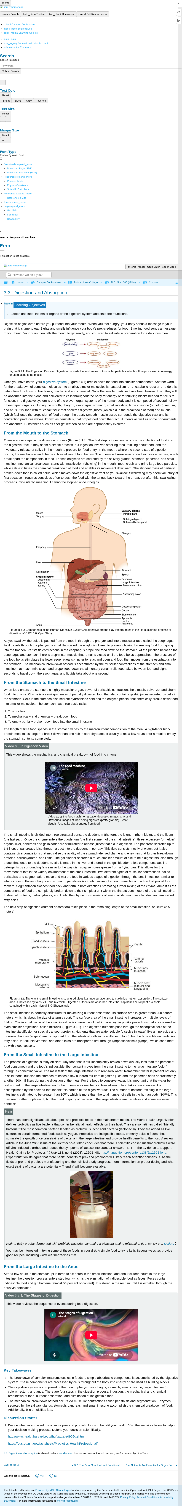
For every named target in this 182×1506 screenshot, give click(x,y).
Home (20, 282)
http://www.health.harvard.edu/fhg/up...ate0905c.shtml (46, 1436)
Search (9, 275)
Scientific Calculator (18, 189)
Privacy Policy (127, 1497)
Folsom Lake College (85, 282)
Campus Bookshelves (48, 282)
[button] (12, 214)
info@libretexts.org (67, 1500)
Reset (5, 95)
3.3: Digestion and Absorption (21, 1453)
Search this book (9, 59)
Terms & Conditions (148, 1497)
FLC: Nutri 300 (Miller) (123, 282)
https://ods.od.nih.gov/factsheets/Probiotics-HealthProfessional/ (53, 1443)
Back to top (10, 1465)
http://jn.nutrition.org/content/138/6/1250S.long (133, 1152)
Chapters (154, 282)
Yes (42, 1476)
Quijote (169, 1243)
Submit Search (10, 71)
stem (55, 382)
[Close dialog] (2, 250)
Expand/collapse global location (176, 281)
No (55, 1476)
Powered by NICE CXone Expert (53, 1490)
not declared (66, 1453)
